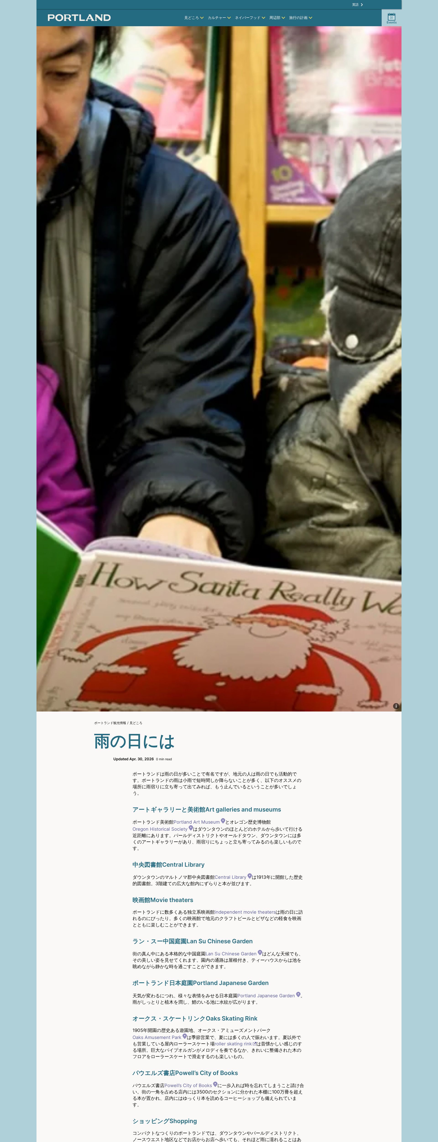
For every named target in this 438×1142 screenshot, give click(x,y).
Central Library (230, 877)
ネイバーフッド (248, 17)
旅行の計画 (298, 17)
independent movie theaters (245, 912)
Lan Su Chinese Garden (231, 953)
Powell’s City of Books (188, 1085)
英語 (355, 4)
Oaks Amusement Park (157, 1037)
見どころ (191, 17)
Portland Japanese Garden (266, 995)
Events (392, 19)
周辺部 (274, 17)
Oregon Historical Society (160, 829)
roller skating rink (233, 1044)
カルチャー (217, 17)
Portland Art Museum (197, 822)
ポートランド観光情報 (110, 723)
